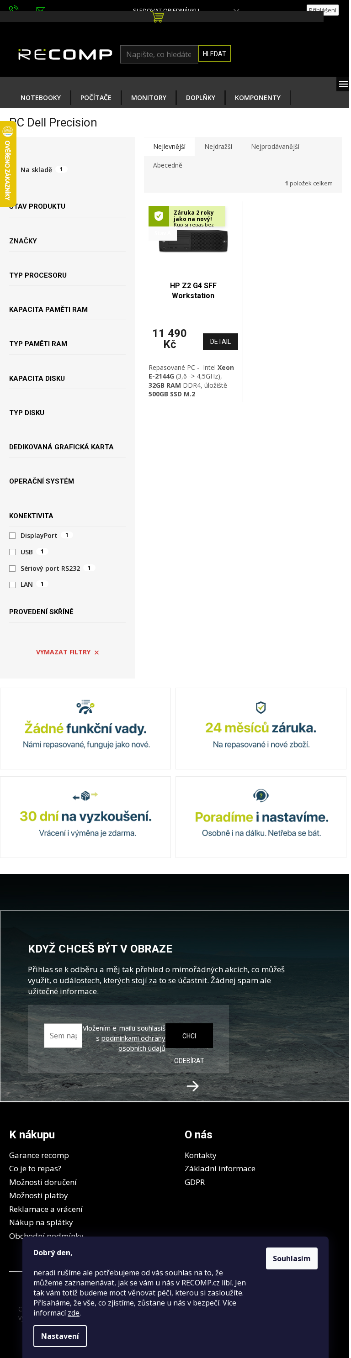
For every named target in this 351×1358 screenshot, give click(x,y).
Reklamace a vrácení (46, 1209)
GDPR (195, 1182)
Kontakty (201, 1155)
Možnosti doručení (43, 1182)
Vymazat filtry (63, 651)
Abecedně (167, 165)
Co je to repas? (35, 1168)
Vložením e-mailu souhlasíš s (124, 1038)
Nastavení (60, 1336)
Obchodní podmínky (46, 1236)
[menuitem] (40, 97)
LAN (32, 584)
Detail (220, 341)
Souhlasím (292, 1258)
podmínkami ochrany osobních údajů (133, 1043)
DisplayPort (45, 536)
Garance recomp (39, 1155)
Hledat (214, 54)
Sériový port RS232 (56, 568)
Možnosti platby (38, 1195)
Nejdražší (218, 146)
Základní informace (220, 1168)
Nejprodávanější (275, 146)
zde (74, 1313)
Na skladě (42, 169)
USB (32, 552)
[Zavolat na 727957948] (22, 9)
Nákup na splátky (41, 1222)
